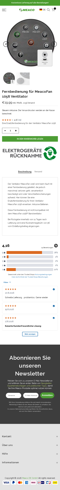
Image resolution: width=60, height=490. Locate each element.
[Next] (54, 44)
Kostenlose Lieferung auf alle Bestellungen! (30, 3)
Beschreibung (25, 171)
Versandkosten (28, 110)
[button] (41, 10)
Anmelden (47, 395)
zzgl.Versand (29, 103)
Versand (38, 171)
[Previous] (6, 44)
